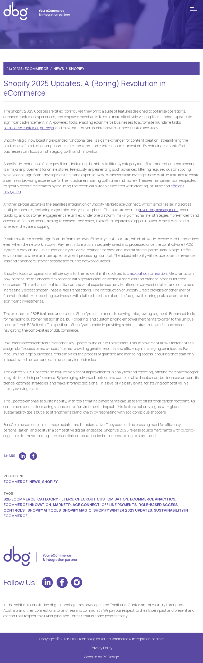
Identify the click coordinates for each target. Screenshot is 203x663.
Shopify (76, 68)
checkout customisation (147, 273)
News (58, 68)
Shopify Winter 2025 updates (122, 510)
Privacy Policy (101, 647)
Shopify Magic (77, 510)
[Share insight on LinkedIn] (22, 456)
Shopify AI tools (44, 510)
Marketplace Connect (76, 504)
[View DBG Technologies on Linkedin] (47, 582)
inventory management (158, 209)
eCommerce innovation (27, 504)
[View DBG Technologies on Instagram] (76, 582)
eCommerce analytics (152, 499)
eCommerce (36, 68)
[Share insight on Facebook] (33, 456)
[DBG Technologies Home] (36, 12)
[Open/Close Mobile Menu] (193, 9)
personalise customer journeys (28, 127)
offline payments (119, 504)
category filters (55, 499)
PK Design (111, 656)
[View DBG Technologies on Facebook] (62, 582)
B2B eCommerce (19, 499)
